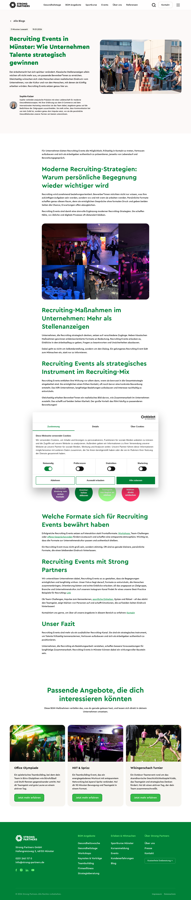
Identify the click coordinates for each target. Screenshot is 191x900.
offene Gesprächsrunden (60, 537)
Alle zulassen (135, 480)
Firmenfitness (86, 868)
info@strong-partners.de (30, 862)
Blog (113, 863)
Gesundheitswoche (89, 843)
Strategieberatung (88, 873)
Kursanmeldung (120, 848)
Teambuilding (86, 863)
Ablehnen (55, 480)
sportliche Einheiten (103, 599)
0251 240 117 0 (24, 858)
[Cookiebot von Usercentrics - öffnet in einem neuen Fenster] (143, 417)
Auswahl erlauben (95, 480)
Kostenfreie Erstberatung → (160, 861)
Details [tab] (95, 426)
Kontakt (165, 5)
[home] (20, 5)
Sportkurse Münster (122, 843)
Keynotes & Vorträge (90, 858)
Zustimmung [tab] (53, 426)
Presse (148, 848)
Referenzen (132, 5)
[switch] (80, 469)
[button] (178, 5)
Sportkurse (91, 5)
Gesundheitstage (52, 5)
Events (104, 5)
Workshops (124, 533)
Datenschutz (169, 894)
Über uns (117, 5)
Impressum (157, 894)
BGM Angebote (73, 5)
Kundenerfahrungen (122, 858)
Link (69, 593)
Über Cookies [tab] (137, 426)
